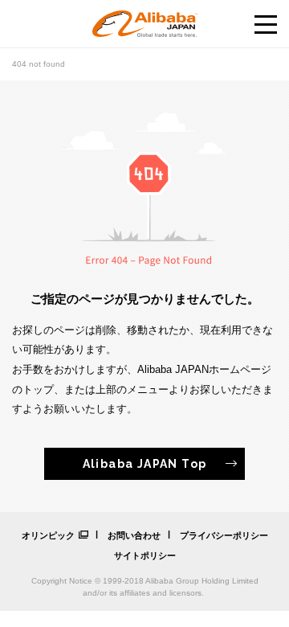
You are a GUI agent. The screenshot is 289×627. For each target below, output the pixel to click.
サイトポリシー (145, 555)
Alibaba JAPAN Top (145, 463)
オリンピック (48, 535)
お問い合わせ (134, 535)
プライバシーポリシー (224, 535)
